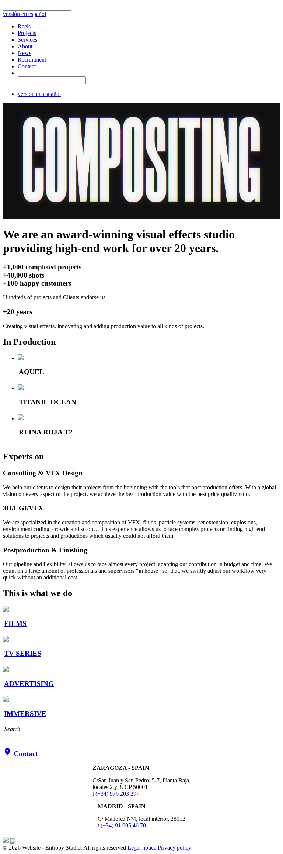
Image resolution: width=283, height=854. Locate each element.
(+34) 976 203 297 (117, 794)
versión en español (24, 14)
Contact (27, 66)
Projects (27, 33)
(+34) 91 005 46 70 (123, 825)
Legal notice (141, 847)
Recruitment (32, 59)
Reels (24, 26)
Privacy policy (174, 847)
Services (27, 40)
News (24, 53)
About (25, 46)
